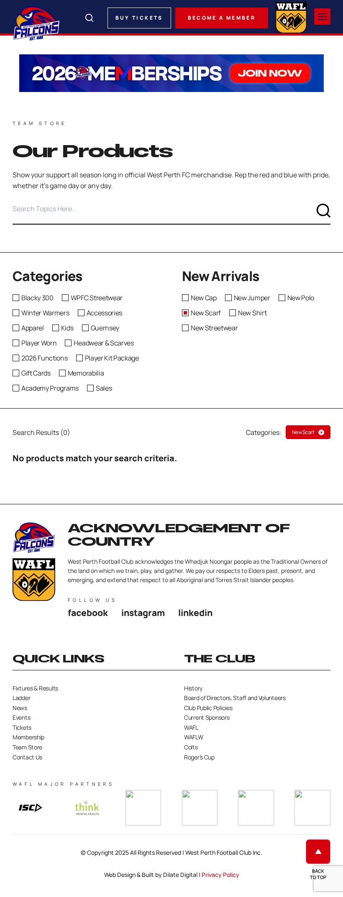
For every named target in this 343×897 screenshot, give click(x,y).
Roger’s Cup (199, 757)
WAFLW (193, 737)
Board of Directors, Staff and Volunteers (235, 698)
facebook (88, 612)
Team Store (27, 747)
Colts (191, 747)
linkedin (195, 612)
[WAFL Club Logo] (36, 23)
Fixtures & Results (35, 688)
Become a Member (222, 17)
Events (21, 717)
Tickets (22, 727)
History (193, 688)
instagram (143, 612)
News (20, 708)
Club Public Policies (208, 708)
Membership (28, 737)
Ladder (21, 698)
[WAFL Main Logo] (291, 16)
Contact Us (27, 757)
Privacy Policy (220, 875)
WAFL (191, 727)
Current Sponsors (207, 717)
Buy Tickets (139, 17)
